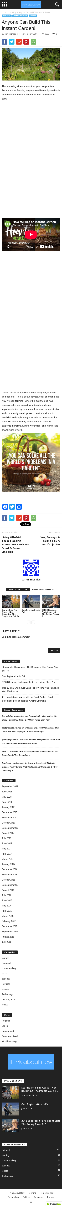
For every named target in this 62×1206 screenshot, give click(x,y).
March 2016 (7, 916)
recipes (5, 989)
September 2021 (10, 786)
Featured (6, 963)
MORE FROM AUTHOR (43, 589)
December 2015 (9, 926)
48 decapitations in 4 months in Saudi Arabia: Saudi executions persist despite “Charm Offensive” (27, 699)
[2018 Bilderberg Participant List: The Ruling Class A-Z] (51, 601)
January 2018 (8, 807)
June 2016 (7, 900)
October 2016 (8, 879)
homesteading (20, 16)
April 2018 (7, 802)
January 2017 (8, 864)
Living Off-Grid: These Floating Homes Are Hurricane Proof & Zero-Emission (15, 544)
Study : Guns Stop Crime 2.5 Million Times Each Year (26, 720)
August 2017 (8, 833)
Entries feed (8, 1031)
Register (6, 1020)
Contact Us (38, 1197)
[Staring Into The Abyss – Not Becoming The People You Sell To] (11, 601)
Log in (5, 1026)
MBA (4, 751)
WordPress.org (9, 1041)
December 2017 (9, 812)
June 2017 (7, 843)
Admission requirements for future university (22, 763)
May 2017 (7, 848)
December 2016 (9, 869)
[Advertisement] (27, 161)
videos (33, 16)
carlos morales (11, 33)
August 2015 (8, 936)
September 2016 (10, 885)
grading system (9, 740)
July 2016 (6, 895)
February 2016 (9, 921)
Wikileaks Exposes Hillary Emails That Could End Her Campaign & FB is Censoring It (30, 767)
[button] (56, 4)
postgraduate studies (11, 728)
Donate (50, 1197)
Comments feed (10, 1036)
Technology (7, 994)
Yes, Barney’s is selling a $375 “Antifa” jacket (50, 540)
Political (6, 984)
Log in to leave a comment (16, 637)
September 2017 (10, 828)
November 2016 (9, 874)
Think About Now (16, 1192)
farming (13, 12)
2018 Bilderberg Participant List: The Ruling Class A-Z (51, 613)
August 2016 (8, 890)
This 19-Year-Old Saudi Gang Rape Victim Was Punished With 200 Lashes (30, 690)
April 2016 (7, 911)
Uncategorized (9, 999)
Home (4, 12)
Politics (26, 1197)
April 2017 (7, 854)
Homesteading (46, 1192)
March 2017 (7, 859)
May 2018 (7, 797)
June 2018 (7, 791)
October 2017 (8, 822)
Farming (32, 1192)
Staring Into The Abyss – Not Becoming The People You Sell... (40, 1089)
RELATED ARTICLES (18, 589)
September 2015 (10, 931)
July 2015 (6, 942)
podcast (6, 978)
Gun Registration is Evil (31, 611)
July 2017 (6, 838)
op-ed (4, 973)
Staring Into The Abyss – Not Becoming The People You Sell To (11, 613)
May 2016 (7, 905)
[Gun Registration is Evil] (31, 601)
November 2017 (9, 817)
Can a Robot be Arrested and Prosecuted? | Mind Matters (27, 716)
